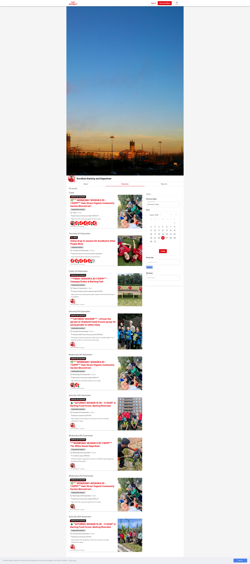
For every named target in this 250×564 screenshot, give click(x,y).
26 (163, 238)
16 (151, 234)
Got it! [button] (240, 560)
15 (174, 230)
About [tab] (86, 184)
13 (167, 230)
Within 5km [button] (151, 278)
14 (171, 230)
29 (175, 238)
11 (159, 230)
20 (167, 234)
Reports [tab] (164, 184)
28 (171, 238)
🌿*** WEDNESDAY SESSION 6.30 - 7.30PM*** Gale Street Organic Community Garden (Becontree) (92, 203)
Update (149, 267)
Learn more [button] (72, 560)
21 (171, 234)
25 (159, 238)
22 (175, 234)
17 (155, 234)
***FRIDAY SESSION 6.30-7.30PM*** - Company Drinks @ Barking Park (89, 280)
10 (155, 230)
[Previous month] (171, 215)
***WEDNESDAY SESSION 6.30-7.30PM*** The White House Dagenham (91, 444)
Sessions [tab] (125, 184)
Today (163, 251)
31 (155, 241)
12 (163, 230)
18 (159, 234)
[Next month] (176, 215)
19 (163, 234)
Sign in (153, 3)
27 (167, 238)
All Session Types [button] (153, 204)
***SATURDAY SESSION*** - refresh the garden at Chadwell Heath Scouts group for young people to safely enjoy (93, 321)
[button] (176, 3)
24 (155, 238)
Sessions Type (151, 201)
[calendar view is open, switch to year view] (160, 215)
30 (151, 241)
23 (151, 238)
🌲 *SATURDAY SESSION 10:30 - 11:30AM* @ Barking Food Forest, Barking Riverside (93, 404)
